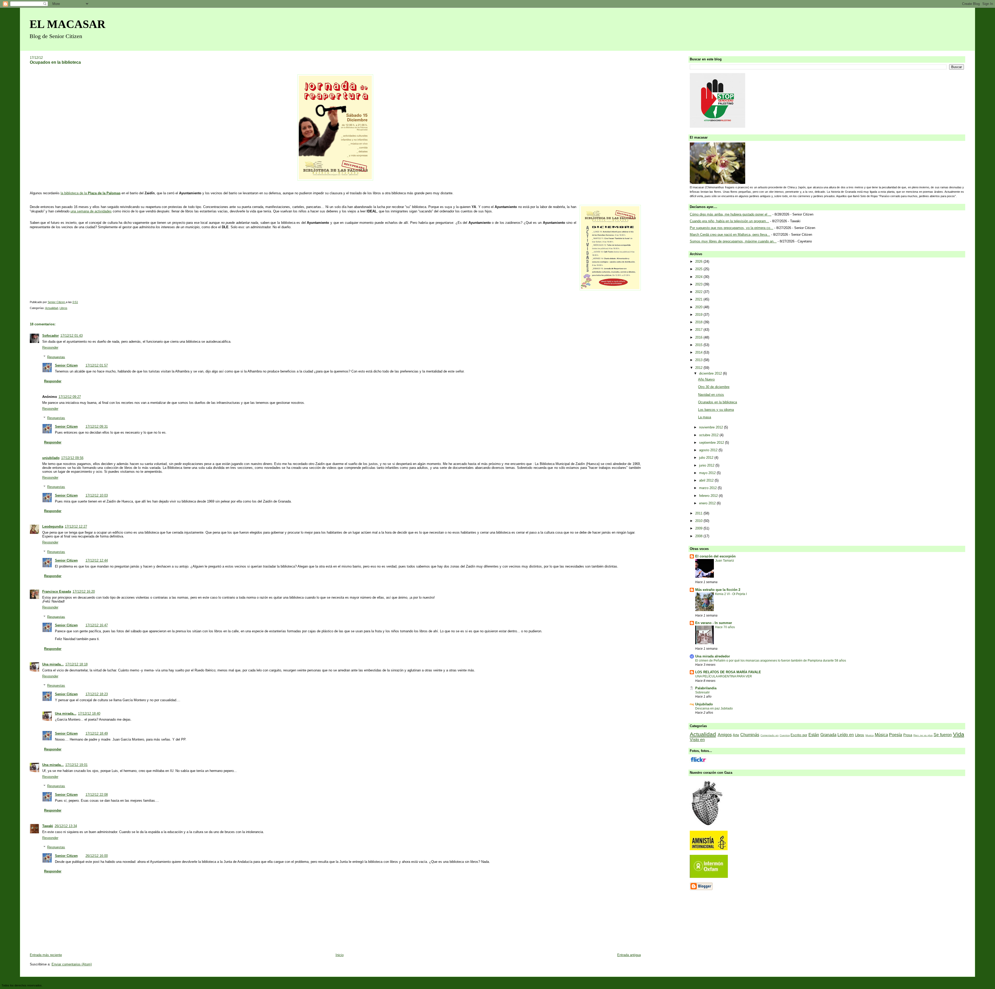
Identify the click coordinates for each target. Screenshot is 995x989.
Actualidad (51, 308)
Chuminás (749, 735)
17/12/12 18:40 (89, 713)
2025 (699, 269)
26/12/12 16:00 (97, 856)
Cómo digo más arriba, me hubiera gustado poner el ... (730, 214)
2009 (699, 528)
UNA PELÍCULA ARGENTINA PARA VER (723, 676)
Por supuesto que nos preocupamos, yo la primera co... (731, 228)
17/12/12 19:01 (76, 765)
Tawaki (47, 826)
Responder (50, 347)
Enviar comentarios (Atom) (72, 964)
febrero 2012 (709, 496)
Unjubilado (704, 704)
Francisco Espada (56, 591)
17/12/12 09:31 (97, 426)
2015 (699, 345)
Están (813, 735)
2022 (699, 292)
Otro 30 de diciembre (713, 387)
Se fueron (943, 735)
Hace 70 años (725, 627)
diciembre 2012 (711, 373)
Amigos (725, 735)
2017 (699, 330)
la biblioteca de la (90, 193)
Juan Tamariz (724, 560)
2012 (699, 368)
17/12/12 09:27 (70, 397)
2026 (699, 261)
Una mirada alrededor (712, 656)
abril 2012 (707, 480)
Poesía (895, 735)
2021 (699, 299)
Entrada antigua (629, 955)
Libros (63, 308)
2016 (699, 337)
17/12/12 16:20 (84, 591)
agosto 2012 (709, 450)
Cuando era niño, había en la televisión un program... (729, 221)
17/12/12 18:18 (76, 664)
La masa (704, 417)
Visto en (697, 739)
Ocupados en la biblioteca (717, 402)
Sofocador (50, 336)
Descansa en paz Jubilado (714, 708)
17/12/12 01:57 (97, 365)
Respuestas (56, 357)
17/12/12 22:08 (97, 795)
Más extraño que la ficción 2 (717, 590)
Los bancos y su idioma (716, 410)
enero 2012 (708, 503)
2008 (699, 536)
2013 (699, 360)
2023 (699, 284)
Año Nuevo (706, 379)
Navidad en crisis (711, 395)
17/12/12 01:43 (71, 336)
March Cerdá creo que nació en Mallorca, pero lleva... (730, 234)
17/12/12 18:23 (97, 694)
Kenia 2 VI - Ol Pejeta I (731, 594)
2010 (699, 521)
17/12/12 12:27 (76, 526)
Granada (828, 735)
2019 (699, 315)
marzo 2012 (708, 488)
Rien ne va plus (923, 735)
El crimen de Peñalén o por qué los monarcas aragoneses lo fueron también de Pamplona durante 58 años (770, 660)
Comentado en (770, 735)
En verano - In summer (713, 623)
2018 (699, 322)
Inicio (340, 955)
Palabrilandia (705, 688)
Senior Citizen (66, 365)
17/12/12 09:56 (72, 458)
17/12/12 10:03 (97, 495)
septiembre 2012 (712, 443)
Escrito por (799, 735)
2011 (699, 513)
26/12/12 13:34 (66, 826)
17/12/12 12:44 (97, 560)
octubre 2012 (709, 435)
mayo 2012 (708, 473)
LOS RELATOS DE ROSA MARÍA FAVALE (728, 672)
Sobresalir (702, 692)
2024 (699, 277)
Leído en (845, 735)
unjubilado (51, 458)
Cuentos (785, 735)
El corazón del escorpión (715, 556)
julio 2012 (706, 458)
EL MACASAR (67, 24)
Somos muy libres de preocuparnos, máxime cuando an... (733, 241)
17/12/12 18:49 (97, 733)
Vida (958, 734)
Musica (869, 735)
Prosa (907, 735)
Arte (736, 735)
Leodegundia (52, 526)
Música (881, 735)
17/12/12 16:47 (97, 625)
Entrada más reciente (46, 955)
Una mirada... (53, 664)
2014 (699, 352)
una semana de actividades (91, 211)
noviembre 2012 (711, 427)
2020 (699, 307)
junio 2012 (707, 465)
